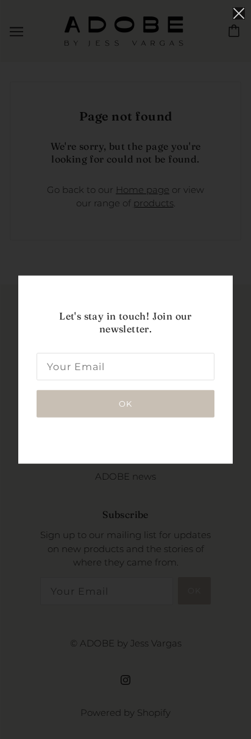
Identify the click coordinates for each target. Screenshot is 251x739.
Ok (125, 403)
